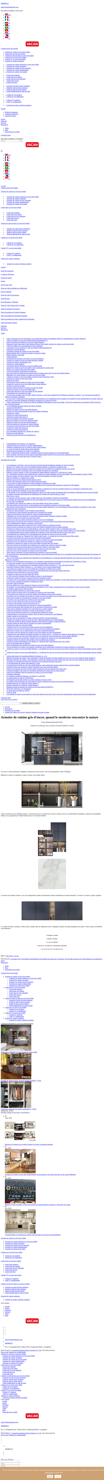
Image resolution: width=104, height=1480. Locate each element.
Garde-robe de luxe (12, 81)
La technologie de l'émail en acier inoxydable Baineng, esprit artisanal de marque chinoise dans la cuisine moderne (43, 665)
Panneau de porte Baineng (14, 433)
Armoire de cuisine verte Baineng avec (18, 362)
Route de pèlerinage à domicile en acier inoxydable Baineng (25, 490)
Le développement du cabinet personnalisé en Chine (23, 663)
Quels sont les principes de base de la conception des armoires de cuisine (29, 612)
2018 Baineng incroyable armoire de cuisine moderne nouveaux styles (28, 680)
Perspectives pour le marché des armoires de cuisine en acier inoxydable (29, 541)
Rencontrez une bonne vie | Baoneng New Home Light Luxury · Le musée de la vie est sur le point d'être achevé (42, 536)
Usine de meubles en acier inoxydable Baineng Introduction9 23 (27, 340)
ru (9, 23)
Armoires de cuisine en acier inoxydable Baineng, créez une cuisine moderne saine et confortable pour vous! (41, 529)
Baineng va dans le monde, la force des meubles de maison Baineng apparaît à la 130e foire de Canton (39, 472)
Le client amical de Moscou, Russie (17, 690)
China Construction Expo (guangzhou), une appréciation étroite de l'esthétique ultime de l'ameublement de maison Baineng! (46, 338)
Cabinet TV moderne (12, 100)
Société (3, 109)
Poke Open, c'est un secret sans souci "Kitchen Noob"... (24, 456)
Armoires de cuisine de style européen (18, 68)
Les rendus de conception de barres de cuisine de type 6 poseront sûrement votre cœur (34, 661)
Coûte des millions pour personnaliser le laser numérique (24, 346)
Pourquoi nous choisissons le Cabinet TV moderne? (23, 451)
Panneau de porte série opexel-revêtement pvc (21, 435)
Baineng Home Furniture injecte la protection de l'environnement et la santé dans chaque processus (38, 570)
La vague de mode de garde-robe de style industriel (22, 449)
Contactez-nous (6, 135)
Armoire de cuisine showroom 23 (17, 415)
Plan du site (4, 1352)
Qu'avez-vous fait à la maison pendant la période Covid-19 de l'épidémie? (30, 520)
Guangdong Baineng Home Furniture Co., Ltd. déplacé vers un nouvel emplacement (33, 567)
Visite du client (11, 692)
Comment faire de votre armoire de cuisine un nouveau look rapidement (29, 627)
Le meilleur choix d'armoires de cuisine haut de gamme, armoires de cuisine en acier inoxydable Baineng (40, 681)
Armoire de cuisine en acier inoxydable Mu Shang (22, 574)
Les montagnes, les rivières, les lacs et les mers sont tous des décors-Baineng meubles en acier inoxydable (40, 465)
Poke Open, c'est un (12, 496)
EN (9, 15)
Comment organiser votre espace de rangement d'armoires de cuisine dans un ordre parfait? (35, 670)
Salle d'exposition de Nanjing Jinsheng (13, 312)
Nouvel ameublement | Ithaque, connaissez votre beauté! (24, 523)
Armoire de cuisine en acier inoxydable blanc (20, 389)
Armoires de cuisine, (13, 413)
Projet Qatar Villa (6, 285)
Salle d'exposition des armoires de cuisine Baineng (22, 424)
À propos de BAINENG (14, 408)
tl (8, 36)
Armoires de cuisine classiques (15, 66)
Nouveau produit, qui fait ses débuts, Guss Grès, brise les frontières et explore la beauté (34, 476)
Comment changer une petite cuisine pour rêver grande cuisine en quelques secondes (33, 525)
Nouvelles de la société (12, 132)
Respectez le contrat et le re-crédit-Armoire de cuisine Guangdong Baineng (30, 630)
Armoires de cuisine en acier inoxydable (19, 378)
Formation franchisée (13, 674)
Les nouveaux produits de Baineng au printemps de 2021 (24, 581)
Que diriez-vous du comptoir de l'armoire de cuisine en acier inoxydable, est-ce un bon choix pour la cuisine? (41, 596)
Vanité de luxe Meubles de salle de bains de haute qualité (19, 1052)
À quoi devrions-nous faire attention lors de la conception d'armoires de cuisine (31, 607)
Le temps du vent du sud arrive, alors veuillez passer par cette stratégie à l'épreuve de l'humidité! (37, 498)
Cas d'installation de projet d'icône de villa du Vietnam (23, 406)
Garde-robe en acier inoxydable (15, 54)
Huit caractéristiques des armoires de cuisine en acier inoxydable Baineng (29, 645)
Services (3, 123)
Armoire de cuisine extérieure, (14, 61)
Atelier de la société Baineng (15, 349)
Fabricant (4, 121)
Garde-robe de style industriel (15, 79)
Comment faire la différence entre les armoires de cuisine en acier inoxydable (31, 549)
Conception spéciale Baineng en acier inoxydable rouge (24, 366)
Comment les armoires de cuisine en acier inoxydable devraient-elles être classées (32, 543)
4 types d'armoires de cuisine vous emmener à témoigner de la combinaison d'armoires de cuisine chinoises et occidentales (45, 647)
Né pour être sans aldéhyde (15, 501)
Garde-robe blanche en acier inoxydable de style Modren (24, 391)
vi (9, 31)
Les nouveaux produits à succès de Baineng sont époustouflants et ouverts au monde (33, 563)
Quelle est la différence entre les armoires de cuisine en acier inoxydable (29, 672)
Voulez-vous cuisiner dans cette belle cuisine (20, 369)
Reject (50, 1476)
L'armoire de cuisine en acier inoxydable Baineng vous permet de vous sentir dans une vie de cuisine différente (41, 636)
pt (9, 25)
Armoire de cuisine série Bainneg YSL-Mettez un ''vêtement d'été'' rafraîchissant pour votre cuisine (38, 641)
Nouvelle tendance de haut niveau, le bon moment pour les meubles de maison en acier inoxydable (38, 505)
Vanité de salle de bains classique (16, 88)
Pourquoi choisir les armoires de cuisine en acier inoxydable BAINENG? (29, 687)
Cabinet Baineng (11, 357)
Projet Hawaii (5, 298)
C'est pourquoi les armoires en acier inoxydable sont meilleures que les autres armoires (34, 594)
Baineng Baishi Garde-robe (15, 355)
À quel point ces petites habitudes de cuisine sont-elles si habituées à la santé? (31, 483)
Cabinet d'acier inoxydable (9, 48)
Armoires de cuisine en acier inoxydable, (19, 625)
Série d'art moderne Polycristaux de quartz (20, 418)
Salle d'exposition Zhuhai (9, 323)
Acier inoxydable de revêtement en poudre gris (21, 371)
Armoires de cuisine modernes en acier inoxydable (22, 64)
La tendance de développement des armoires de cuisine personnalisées (28, 605)
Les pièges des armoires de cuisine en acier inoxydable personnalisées (28, 538)
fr (9, 17)
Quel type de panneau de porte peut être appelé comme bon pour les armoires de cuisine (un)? (36, 669)
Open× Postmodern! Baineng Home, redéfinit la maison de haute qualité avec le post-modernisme (37, 453)
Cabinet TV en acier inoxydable (15, 59)
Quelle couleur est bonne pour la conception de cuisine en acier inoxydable (30, 592)
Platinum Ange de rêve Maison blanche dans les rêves (23, 480)
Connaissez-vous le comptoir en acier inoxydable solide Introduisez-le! (29, 348)
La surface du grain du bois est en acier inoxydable (22, 426)
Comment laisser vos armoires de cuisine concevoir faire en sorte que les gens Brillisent (34, 614)
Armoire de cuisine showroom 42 (17, 429)
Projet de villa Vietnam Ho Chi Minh (12, 305)
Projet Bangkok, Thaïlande (9, 302)
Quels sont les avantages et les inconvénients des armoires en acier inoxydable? (31, 552)
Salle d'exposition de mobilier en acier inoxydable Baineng (25, 342)
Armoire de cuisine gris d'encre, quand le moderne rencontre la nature (28, 578)
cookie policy (49, 1472)
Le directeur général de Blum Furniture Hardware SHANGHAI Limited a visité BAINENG (36, 621)
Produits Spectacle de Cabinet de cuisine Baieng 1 (22, 685)
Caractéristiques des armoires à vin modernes (20, 444)
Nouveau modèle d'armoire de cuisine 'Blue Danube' (23, 590)
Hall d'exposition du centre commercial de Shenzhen (17, 319)
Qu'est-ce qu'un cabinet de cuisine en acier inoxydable (23, 601)
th (9, 33)
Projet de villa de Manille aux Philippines (14, 288)
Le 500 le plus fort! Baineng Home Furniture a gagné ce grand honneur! (29, 576)
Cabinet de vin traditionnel (14, 96)
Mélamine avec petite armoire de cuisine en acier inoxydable (25, 375)
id (9, 39)
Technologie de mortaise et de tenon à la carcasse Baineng (25, 358)
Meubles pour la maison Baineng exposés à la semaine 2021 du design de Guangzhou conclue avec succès (40, 469)
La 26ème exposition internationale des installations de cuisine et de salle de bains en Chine (35, 494)
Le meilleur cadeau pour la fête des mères (19, 589)
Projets (3, 119)
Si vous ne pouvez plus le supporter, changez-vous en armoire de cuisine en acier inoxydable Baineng (39, 638)
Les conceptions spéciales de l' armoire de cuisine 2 (22, 431)
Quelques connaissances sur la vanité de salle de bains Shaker (26, 447)
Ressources (4, 125)
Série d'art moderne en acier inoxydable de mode (22, 420)
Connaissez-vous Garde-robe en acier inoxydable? (22, 572)
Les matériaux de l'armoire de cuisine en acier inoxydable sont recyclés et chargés (32, 503)
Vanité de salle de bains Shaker (15, 89)
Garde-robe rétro (11, 82)
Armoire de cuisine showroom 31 (17, 417)
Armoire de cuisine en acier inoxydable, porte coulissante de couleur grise (30, 368)
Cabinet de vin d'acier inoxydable (15, 57)
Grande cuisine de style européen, (17, 616)
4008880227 (5, 3)
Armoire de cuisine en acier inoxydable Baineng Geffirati (24, 360)
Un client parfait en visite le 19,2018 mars (19, 678)
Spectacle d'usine (10, 116)
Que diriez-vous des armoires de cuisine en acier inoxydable (25, 600)
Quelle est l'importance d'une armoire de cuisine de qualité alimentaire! (29, 514)
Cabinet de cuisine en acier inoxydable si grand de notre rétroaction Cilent (30, 377)
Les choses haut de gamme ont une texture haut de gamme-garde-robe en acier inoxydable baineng (38, 373)
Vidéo (7, 128)
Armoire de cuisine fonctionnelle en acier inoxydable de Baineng (27, 411)
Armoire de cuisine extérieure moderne (18, 105)
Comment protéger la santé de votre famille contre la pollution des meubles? (30, 640)
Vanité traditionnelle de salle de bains (17, 91)
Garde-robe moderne (12, 75)
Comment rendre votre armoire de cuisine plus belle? (23, 518)
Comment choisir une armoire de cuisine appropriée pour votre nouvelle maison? (32, 667)
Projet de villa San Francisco (10, 295)
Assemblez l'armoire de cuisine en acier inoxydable (22, 351)
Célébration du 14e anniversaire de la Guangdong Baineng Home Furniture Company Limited (36, 516)
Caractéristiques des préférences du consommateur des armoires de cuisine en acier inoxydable (36, 534)
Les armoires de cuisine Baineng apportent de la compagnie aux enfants (29, 512)
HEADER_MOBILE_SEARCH (30, 703)
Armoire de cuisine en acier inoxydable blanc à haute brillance (26, 384)
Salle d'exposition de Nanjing (10, 309)
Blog (6, 130)
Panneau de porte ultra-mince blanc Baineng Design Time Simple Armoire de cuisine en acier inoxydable (40, 344)
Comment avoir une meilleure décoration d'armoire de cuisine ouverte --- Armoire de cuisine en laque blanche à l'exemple (45, 634)
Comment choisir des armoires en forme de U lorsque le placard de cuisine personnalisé (34, 540)
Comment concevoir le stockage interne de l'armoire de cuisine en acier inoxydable (32, 547)
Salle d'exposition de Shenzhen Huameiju (14, 316)
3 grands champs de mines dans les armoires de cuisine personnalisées (28, 623)
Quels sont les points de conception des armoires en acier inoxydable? (28, 598)
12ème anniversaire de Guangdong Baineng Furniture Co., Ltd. (26, 656)
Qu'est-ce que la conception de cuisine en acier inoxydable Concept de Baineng (31, 618)
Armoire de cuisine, (12, 380)
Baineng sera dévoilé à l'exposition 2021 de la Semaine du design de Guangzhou (32, 470)
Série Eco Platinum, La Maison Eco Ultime (20, 478)
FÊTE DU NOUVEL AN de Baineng (18, 689)
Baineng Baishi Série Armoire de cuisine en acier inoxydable (25, 353)
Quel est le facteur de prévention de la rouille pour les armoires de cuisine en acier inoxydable (36, 545)
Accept (58, 1476)
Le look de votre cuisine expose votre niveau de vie (22, 603)
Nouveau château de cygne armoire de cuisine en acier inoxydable (27, 585)
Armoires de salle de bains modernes (17, 86)
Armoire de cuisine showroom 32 (17, 428)
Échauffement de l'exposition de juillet (18, 393)
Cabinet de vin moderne (13, 95)
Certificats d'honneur (11, 114)
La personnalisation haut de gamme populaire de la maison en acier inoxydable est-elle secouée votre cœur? (40, 532)
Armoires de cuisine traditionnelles (17, 70)
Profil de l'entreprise (11, 112)
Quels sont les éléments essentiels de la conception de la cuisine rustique (29, 609)
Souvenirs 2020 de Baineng (15, 583)
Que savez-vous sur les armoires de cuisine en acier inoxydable (26, 550)
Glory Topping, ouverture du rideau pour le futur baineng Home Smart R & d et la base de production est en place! (43, 454)
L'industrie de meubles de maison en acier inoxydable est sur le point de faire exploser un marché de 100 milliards (42, 485)
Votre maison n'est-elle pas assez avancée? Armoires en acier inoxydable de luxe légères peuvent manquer (40, 521)
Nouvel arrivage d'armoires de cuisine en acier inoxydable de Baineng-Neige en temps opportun (37, 527)
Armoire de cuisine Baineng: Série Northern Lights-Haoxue (25, 510)
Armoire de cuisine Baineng (15, 364)
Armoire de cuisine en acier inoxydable (17, 52)
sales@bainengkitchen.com (9, 7)
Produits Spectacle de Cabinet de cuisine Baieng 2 (22, 683)
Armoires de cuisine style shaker (16, 72)
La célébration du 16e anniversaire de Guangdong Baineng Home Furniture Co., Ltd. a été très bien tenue (40, 565)
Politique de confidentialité (17, 1352)
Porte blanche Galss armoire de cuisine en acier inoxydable (25, 382)
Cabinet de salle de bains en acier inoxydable (19, 55)
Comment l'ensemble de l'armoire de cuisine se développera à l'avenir (28, 610)
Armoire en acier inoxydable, (15, 386)
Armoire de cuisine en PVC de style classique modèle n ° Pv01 (21, 1080)
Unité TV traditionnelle (13, 102)
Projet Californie (6, 292)
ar (9, 28)
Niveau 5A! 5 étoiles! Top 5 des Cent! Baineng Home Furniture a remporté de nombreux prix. (36, 467)
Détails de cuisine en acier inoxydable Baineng (21, 422)
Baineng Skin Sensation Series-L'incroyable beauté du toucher (26, 481)
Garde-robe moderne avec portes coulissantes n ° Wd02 (18, 1109)
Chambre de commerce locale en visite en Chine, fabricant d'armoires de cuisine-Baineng (34, 620)
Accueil (3, 186)
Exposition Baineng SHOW (15, 487)
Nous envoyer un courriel (9, 699)
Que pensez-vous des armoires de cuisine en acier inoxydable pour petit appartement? (33, 632)
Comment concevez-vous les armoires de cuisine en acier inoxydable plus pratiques (33, 629)
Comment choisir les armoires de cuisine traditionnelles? (24, 445)
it (8, 20)
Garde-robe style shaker (13, 77)
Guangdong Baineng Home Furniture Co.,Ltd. (27, 1350)
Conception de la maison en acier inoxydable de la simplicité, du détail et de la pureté (33, 569)
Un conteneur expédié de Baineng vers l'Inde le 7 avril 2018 (25, 676)
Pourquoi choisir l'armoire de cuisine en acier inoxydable (24, 388)
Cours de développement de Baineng (18, 643)
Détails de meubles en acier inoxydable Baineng (21, 409)
